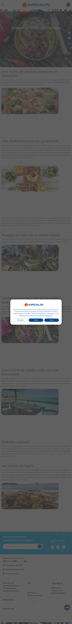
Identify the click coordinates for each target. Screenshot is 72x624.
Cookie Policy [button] (50, 313)
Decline (36, 320)
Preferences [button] (49, 315)
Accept (51, 320)
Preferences (20, 320)
